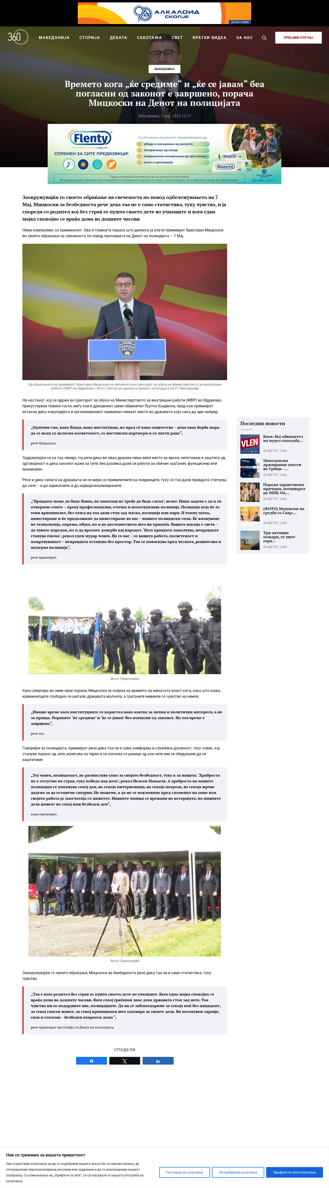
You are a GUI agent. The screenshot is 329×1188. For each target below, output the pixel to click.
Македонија (164, 69)
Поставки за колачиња (184, 1172)
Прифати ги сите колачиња (294, 1172)
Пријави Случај (298, 37)
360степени (148, 116)
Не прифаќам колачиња (238, 1172)
